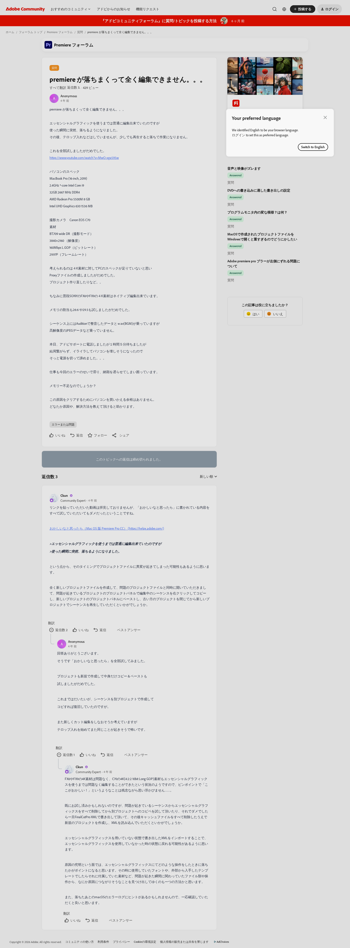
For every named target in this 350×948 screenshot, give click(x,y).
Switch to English (313, 147)
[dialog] (280, 133)
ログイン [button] (238, 135)
